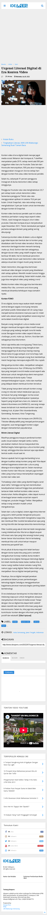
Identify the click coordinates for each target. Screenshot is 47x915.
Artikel (10, 64)
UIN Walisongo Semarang (11, 909)
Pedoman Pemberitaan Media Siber (33, 877)
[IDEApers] (18, 6)
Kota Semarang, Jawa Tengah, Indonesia (28, 632)
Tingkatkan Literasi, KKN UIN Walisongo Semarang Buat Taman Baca (19, 144)
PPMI (4, 907)
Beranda (3, 64)
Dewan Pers (7, 905)
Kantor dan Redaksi (9, 876)
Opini (16, 64)
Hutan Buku (8, 139)
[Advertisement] (23, 36)
